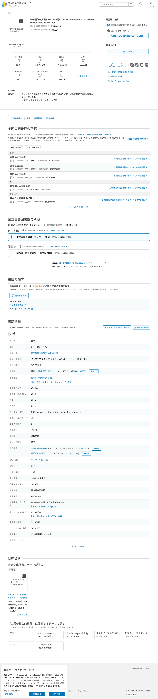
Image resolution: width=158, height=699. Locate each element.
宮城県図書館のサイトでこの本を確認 (130, 167)
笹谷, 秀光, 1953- (45, 371)
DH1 (33, 466)
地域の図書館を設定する (137, 139)
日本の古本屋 (17, 304)
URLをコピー (122, 66)
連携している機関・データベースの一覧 (93, 134)
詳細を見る (82, 75)
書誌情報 (38, 118)
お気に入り (112, 66)
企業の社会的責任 (39, 448)
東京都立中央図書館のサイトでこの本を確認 (127, 187)
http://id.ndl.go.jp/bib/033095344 (46, 516)
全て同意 (56, 694)
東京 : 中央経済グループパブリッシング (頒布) (51, 381)
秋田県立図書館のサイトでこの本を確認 (129, 175)
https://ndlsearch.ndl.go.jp (43, 506)
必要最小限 (37, 694)
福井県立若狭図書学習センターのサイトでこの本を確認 (123, 200)
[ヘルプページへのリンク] (20, 46)
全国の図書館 (17, 118)
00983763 (83, 448)
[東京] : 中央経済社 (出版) (42, 377)
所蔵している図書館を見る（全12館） (128, 35)
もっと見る (20, 614)
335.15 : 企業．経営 (40, 460)
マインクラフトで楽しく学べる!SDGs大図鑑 (18, 596)
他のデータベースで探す (119, 81)
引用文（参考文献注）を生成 (121, 72)
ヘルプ (140, 6)
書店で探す (128, 51)
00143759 (80, 371)
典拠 (92, 371)
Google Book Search (21, 308)
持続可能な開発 (38, 453)
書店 (28, 118)
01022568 (73, 453)
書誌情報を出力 (116, 76)
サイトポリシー (84, 691)
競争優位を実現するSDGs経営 (44, 352)
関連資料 (50, 118)
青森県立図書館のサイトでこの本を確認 (129, 158)
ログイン (151, 6)
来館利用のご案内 (58, 230)
